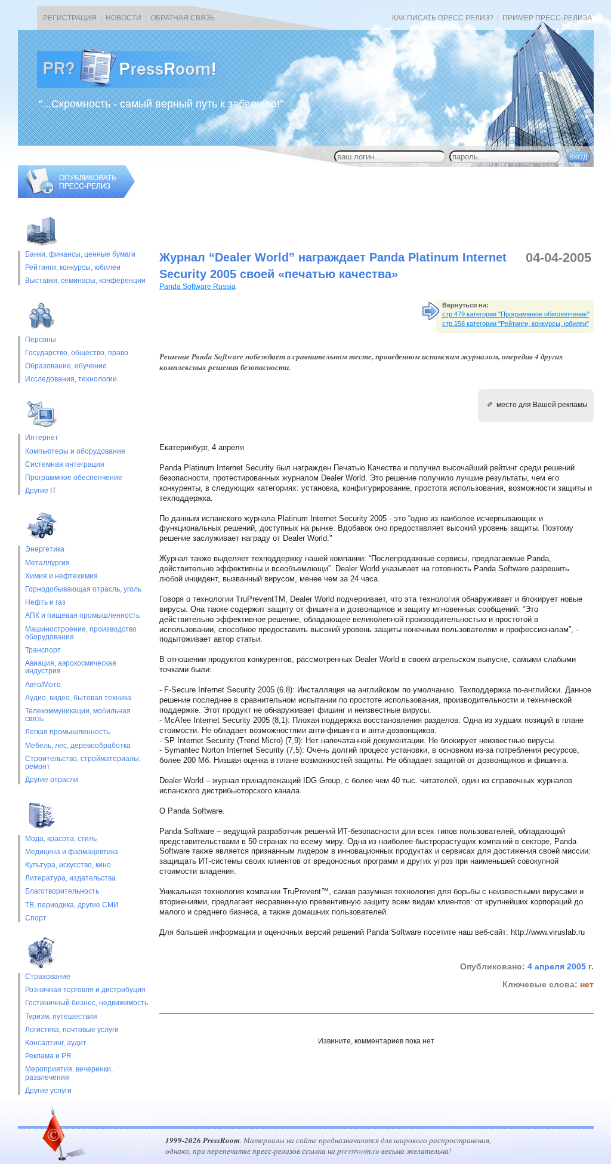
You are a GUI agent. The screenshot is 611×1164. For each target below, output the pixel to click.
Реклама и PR (48, 1056)
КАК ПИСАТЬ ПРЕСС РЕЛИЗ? (442, 18)
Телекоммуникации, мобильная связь (78, 715)
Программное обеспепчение (73, 478)
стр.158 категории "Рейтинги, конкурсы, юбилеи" (515, 323)
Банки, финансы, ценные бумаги (80, 254)
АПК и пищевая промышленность (82, 616)
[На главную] (136, 85)
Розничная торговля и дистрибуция (85, 990)
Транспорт (43, 650)
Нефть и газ (45, 602)
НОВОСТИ (123, 18)
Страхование (47, 977)
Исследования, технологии (71, 379)
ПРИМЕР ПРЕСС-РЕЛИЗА (547, 18)
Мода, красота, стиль (61, 839)
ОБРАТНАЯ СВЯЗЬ (182, 18)
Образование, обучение (66, 366)
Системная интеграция (64, 465)
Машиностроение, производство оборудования (81, 633)
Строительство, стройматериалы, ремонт (83, 763)
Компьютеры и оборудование (75, 451)
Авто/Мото (43, 685)
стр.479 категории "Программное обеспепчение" (516, 314)
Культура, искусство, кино (68, 865)
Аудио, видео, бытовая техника (78, 698)
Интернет (41, 438)
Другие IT (40, 491)
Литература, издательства (70, 878)
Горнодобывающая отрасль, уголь (83, 589)
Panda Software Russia (197, 286)
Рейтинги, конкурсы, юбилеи (73, 268)
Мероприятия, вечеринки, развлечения (69, 1073)
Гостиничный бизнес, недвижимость (86, 1003)
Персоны (40, 340)
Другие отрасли (51, 780)
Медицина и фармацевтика (71, 852)
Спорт (36, 918)
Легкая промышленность (67, 732)
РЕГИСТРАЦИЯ (70, 18)
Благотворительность (62, 891)
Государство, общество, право (76, 353)
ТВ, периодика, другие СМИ (72, 905)
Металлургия (47, 563)
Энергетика (44, 549)
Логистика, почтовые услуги (72, 1030)
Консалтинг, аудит (56, 1043)
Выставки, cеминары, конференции (85, 281)
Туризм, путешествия (61, 1017)
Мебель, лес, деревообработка (78, 746)
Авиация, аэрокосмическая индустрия (70, 667)
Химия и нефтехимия (61, 576)
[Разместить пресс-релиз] (76, 196)
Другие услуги (48, 1091)
